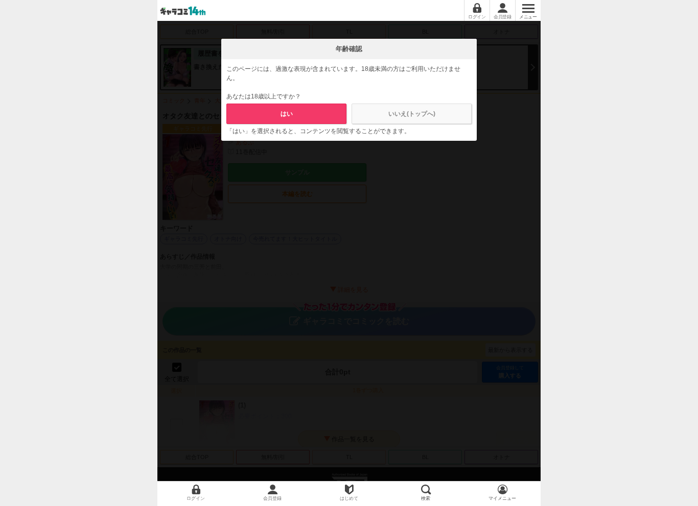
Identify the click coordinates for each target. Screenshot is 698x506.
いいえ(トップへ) (411, 113)
